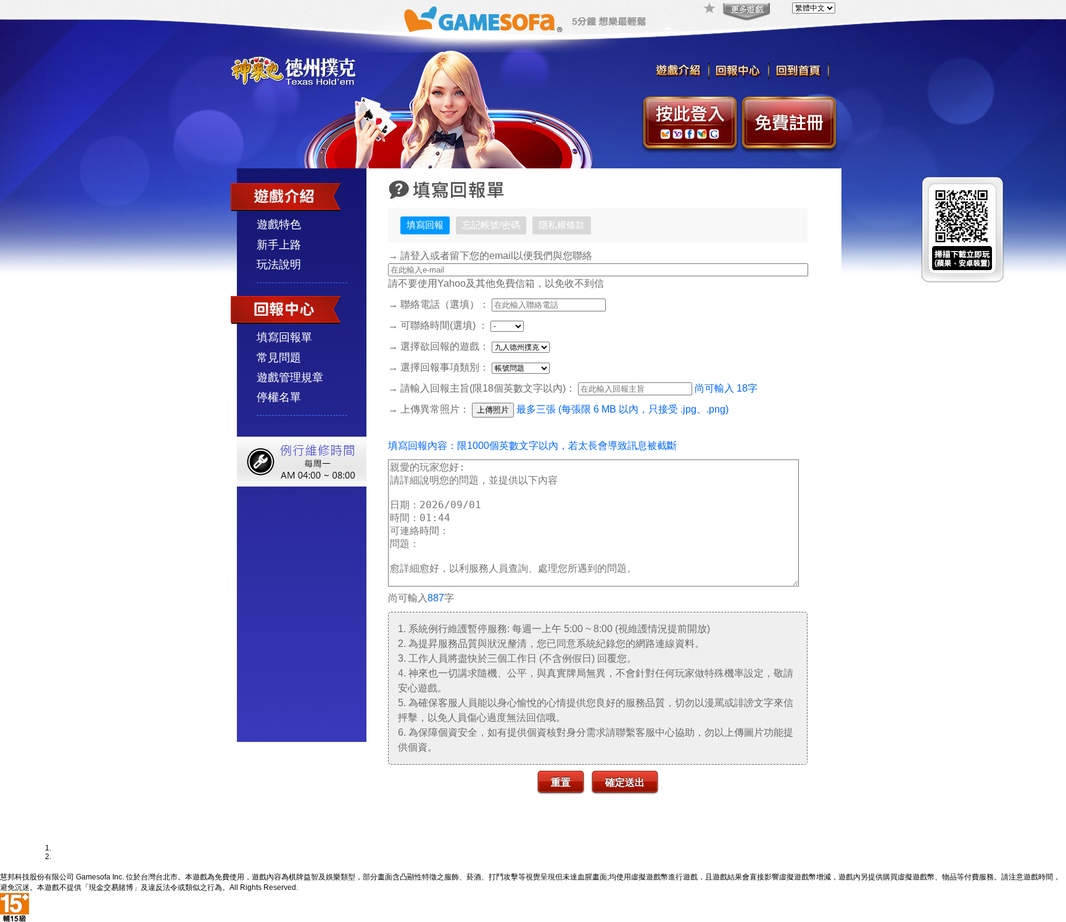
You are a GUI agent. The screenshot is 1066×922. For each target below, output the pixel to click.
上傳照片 (493, 409)
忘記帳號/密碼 (491, 225)
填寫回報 (425, 225)
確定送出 (625, 782)
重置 (561, 782)
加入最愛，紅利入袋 (710, 9)
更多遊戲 (745, 12)
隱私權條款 (562, 225)
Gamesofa (483, 19)
